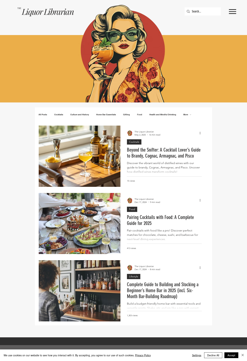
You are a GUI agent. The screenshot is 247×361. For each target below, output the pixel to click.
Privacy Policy (143, 355)
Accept (231, 355)
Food (139, 114)
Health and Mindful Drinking (162, 114)
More (185, 114)
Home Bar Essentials (106, 114)
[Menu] (232, 11)
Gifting (126, 114)
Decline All (213, 355)
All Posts (43, 114)
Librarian (59, 11)
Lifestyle (133, 276)
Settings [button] (196, 355)
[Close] (242, 355)
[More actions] (201, 133)
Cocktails (58, 114)
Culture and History (79, 114)
